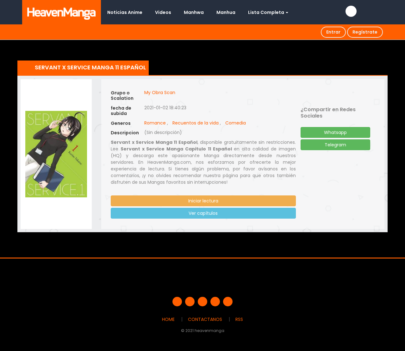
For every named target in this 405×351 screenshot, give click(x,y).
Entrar (333, 32)
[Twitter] (190, 301)
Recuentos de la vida (195, 123)
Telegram (335, 145)
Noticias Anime (124, 12)
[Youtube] (202, 301)
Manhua (225, 12)
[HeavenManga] (62, 12)
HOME (168, 319)
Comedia (235, 123)
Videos (163, 12)
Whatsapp (335, 132)
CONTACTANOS (205, 319)
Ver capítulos (203, 213)
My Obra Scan (159, 92)
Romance (155, 123)
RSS (239, 319)
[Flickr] (215, 301)
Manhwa (194, 12)
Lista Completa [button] (266, 12)
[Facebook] (177, 301)
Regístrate (364, 32)
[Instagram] (228, 301)
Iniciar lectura (203, 201)
